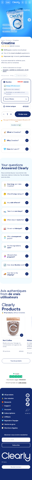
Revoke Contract (16, 467)
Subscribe (16, 445)
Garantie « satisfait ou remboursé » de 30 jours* (15, 70)
